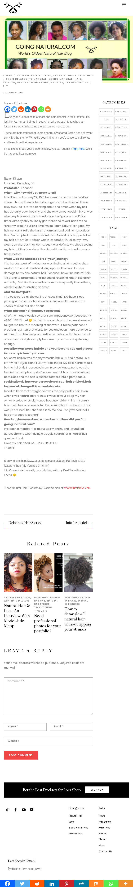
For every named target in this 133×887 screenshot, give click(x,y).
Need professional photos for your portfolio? (47, 624)
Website (13, 741)
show (114, 326)
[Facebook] (7, 109)
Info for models (77, 523)
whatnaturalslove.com (77, 488)
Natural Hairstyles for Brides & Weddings (122, 160)
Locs (106, 119)
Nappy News (41, 597)
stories (57, 82)
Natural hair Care (125, 310)
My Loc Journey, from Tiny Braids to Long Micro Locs (107, 128)
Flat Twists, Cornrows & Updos (122, 144)
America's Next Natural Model (107, 168)
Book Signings (122, 217)
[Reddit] (21, 109)
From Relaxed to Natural (26, 78)
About (102, 839)
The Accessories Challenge (107, 176)
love (103, 302)
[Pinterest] (34, 109)
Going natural (60, 78)
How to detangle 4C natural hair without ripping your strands (77, 619)
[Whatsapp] (41, 109)
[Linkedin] (28, 109)
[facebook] (15, 809)
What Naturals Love (16, 600)
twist (124, 342)
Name (13, 726)
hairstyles (104, 294)
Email (58, 726)
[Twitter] (14, 109)
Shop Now (97, 789)
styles (103, 342)
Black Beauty (104, 253)
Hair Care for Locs (122, 111)
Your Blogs (106, 201)
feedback (125, 269)
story (114, 334)
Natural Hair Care (122, 136)
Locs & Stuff (106, 111)
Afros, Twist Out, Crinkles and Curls (122, 152)
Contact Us (105, 851)
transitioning (77, 82)
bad (103, 245)
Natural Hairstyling (104, 326)
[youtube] (23, 809)
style (124, 334)
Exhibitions (106, 217)
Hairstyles (104, 827)
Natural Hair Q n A (107, 144)
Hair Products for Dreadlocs (125, 286)
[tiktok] (7, 809)
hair (78, 78)
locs (124, 294)
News (102, 816)
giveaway (114, 277)
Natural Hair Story (33, 82)
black (124, 245)
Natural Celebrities (122, 168)
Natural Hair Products (104, 318)
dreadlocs (114, 269)
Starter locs (104, 334)
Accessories (106, 193)
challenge (125, 253)
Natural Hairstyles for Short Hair (107, 160)
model (114, 302)
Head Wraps (121, 185)
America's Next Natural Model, (114, 237)
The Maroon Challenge (122, 176)
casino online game (114, 253)
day (103, 261)
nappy (124, 302)
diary (114, 261)
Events (122, 209)
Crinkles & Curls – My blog (122, 201)
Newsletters (76, 833)
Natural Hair (114, 310)
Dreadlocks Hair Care (104, 269)
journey (114, 294)
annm (124, 237)
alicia (7, 75)
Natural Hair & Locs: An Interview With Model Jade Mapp (17, 616)
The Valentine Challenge (107, 185)
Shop (102, 845)
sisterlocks (125, 326)
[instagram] (31, 809)
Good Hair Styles (122, 128)
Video (114, 351)
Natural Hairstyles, (125, 318)
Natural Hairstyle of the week (107, 152)
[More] (48, 109)
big (113, 245)
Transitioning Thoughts (73, 75)
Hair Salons (105, 821)
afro (103, 237)
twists (103, 351)
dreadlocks (125, 261)
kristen (9, 82)
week (124, 351)
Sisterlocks (121, 119)
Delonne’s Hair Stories (24, 523)
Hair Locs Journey (114, 286)
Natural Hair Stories (33, 75)
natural (103, 310)
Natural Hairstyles (107, 136)
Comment (16, 681)
